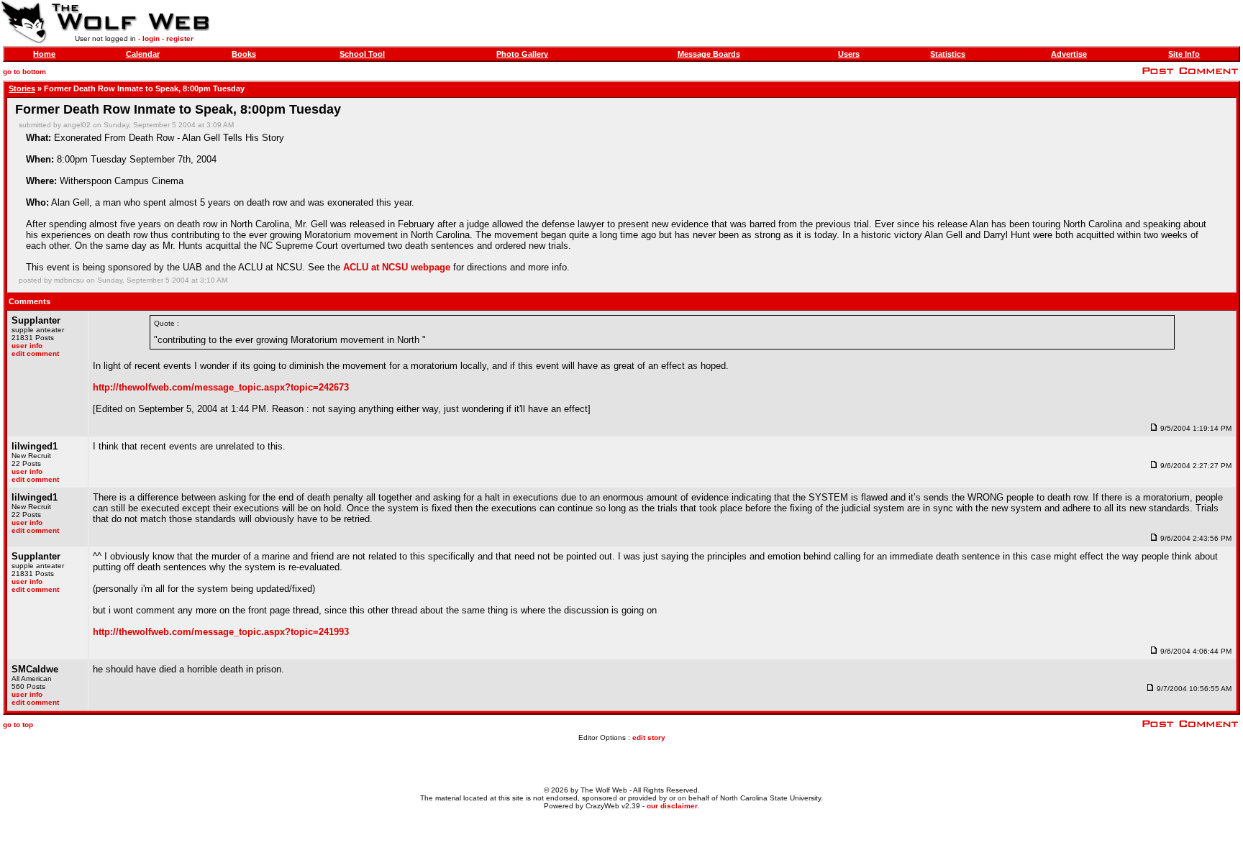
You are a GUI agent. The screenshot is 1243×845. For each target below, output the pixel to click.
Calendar (143, 54)
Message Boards (709, 54)
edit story (648, 737)
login (151, 38)
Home (44, 54)
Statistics (947, 54)
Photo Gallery (522, 54)
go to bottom (24, 72)
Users (849, 54)
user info (27, 346)
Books (244, 54)
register (179, 38)
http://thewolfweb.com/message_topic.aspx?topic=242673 (221, 387)
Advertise (1069, 54)
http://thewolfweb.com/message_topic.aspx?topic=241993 (221, 631)
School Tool (362, 54)
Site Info (1184, 54)
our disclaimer (672, 806)
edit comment (35, 353)
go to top (18, 724)
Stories (22, 88)
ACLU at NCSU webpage (396, 267)
